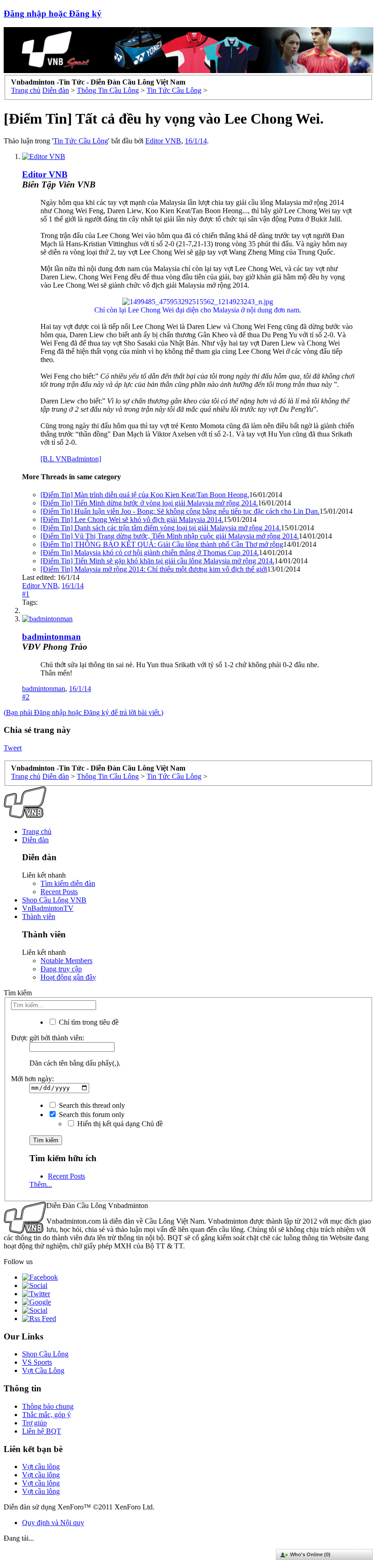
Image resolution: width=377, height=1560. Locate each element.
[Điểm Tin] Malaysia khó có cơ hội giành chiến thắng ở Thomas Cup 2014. (149, 552)
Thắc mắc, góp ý (46, 1414)
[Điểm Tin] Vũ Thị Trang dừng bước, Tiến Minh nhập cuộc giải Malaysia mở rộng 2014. (169, 536)
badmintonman (51, 636)
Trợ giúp (34, 1423)
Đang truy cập (61, 969)
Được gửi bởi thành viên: (47, 1038)
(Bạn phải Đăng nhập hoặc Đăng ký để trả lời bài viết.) (83, 712)
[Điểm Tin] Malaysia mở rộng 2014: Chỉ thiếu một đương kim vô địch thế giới (153, 569)
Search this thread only (91, 1105)
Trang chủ (36, 831)
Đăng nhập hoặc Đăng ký (53, 13)
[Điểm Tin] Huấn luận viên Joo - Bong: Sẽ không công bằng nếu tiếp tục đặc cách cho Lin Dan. (180, 511)
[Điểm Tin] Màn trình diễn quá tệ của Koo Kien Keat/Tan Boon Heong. (144, 495)
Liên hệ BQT (41, 1431)
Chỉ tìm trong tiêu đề (88, 1022)
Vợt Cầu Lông (43, 1370)
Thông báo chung (48, 1406)
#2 (25, 697)
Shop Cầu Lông (45, 1354)
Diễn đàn (35, 840)
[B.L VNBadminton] (70, 459)
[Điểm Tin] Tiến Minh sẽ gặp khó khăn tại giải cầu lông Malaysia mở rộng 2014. (157, 561)
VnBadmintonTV (48, 908)
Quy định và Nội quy (53, 1522)
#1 (25, 594)
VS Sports (37, 1362)
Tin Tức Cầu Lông (80, 141)
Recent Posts (59, 892)
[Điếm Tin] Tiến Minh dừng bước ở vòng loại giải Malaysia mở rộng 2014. (149, 503)
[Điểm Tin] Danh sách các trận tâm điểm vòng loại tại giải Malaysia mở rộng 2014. (160, 528)
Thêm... (40, 1184)
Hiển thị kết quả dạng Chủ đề (119, 1124)
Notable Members (66, 960)
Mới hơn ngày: (32, 1079)
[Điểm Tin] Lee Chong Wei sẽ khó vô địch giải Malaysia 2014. (131, 519)
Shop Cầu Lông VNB (54, 900)
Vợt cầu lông (41, 1466)
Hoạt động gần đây (68, 977)
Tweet (13, 748)
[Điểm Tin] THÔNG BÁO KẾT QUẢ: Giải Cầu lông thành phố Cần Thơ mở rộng (161, 544)
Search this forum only (91, 1114)
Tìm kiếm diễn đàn (67, 883)
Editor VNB (163, 141)
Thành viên (38, 916)
